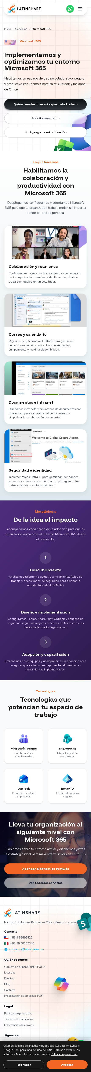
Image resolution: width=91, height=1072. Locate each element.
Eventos (9, 978)
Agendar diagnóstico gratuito (45, 869)
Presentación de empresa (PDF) (23, 996)
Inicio (7, 29)
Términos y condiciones (18, 1019)
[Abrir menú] (80, 9)
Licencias (9, 973)
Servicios (21, 29)
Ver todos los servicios (45, 883)
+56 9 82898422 (21, 938)
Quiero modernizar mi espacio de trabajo (45, 104)
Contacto (9, 990)
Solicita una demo (45, 118)
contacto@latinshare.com (26, 949)
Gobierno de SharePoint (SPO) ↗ (24, 967)
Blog (7, 984)
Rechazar (24, 1064)
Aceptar (67, 1064)
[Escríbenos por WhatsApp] (70, 9)
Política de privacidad (64, 1054)
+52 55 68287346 (22, 943)
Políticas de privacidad (18, 1013)
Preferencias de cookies (19, 1025)
